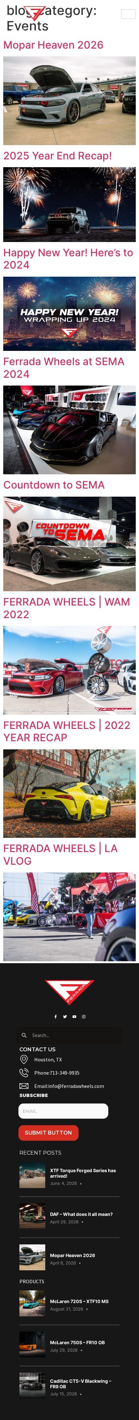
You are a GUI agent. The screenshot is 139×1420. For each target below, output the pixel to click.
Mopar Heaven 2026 (53, 45)
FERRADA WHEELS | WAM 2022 (66, 607)
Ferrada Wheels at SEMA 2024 (63, 367)
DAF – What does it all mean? (81, 1214)
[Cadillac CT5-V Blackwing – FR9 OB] (32, 1396)
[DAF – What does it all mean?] (32, 1227)
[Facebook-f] (5, 31)
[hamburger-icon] (128, 14)
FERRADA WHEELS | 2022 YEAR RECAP (67, 731)
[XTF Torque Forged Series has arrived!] (32, 1186)
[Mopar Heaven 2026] (32, 1268)
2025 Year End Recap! (57, 155)
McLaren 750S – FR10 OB (77, 1342)
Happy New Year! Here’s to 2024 (68, 258)
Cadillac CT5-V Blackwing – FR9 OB (80, 1383)
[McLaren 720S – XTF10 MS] (32, 1314)
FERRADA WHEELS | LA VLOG (60, 854)
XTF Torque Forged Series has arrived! (83, 1173)
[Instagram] (21, 31)
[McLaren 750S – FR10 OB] (32, 1355)
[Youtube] (13, 31)
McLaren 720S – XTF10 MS (79, 1301)
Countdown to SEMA (54, 485)
